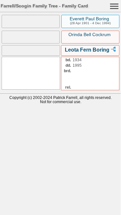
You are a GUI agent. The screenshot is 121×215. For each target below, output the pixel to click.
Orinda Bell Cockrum (89, 34)
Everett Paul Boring (89, 18)
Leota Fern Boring (87, 50)
